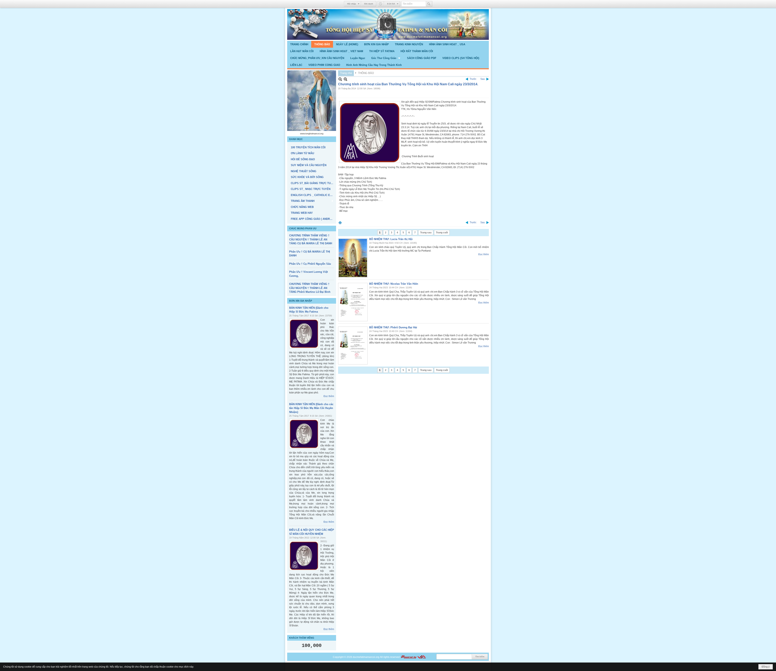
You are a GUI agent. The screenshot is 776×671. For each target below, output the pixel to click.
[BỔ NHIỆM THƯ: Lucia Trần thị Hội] (353, 258)
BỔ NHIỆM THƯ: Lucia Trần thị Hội (391, 239)
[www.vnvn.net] (413, 657)
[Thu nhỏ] (340, 79)
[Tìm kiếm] (429, 4)
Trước (473, 79)
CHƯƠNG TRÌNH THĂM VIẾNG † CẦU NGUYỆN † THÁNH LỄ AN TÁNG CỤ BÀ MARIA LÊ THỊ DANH (310, 239)
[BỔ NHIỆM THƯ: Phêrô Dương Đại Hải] (353, 345)
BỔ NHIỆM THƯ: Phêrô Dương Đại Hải (393, 327)
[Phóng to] (345, 79)
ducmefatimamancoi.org (366, 657)
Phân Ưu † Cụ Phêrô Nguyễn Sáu (310, 263)
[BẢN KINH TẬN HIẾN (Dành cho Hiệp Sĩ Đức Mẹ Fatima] (304, 333)
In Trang (340, 222)
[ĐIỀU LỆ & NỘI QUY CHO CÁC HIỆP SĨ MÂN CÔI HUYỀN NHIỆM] (304, 555)
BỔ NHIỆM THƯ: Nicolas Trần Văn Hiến (393, 283)
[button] (386, 58)
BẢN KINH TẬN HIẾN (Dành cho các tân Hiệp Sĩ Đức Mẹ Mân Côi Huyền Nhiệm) (311, 408)
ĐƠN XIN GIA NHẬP (300, 300)
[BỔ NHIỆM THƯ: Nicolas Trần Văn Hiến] (353, 302)
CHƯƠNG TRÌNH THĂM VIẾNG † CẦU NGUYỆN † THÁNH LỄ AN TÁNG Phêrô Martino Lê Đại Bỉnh (309, 287)
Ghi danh (368, 4)
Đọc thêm (329, 396)
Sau (482, 79)
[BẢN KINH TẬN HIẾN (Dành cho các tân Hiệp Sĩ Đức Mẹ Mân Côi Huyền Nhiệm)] (304, 433)
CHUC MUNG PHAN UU (302, 228)
